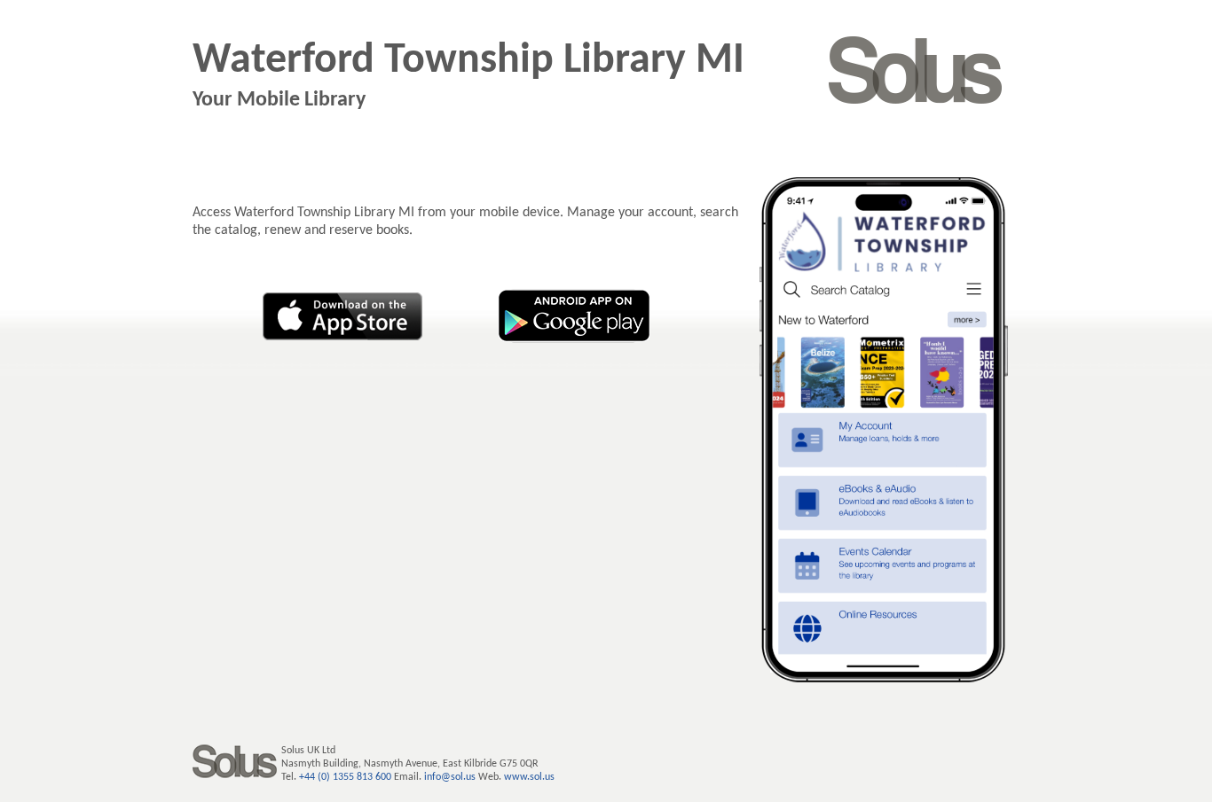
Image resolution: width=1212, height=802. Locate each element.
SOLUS (916, 70)
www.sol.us (529, 777)
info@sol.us (450, 777)
